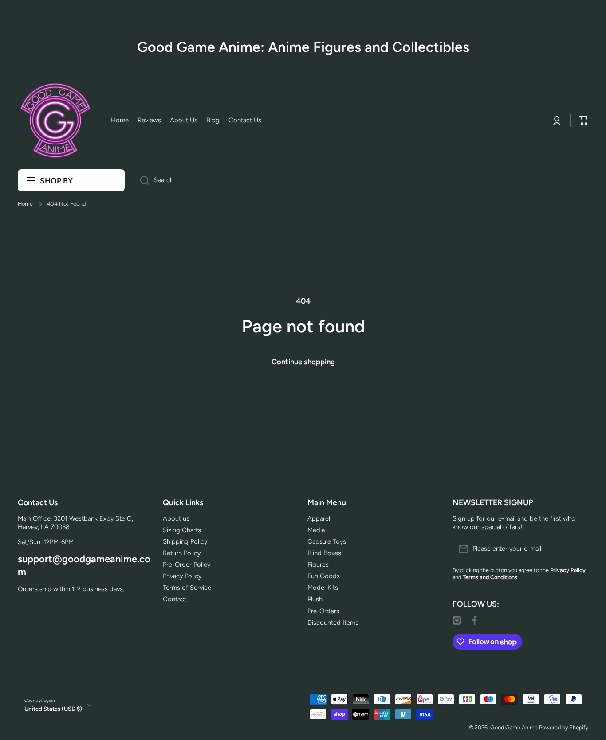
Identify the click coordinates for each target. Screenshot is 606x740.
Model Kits (322, 588)
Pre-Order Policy (186, 565)
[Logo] (55, 120)
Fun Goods (323, 576)
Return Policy (182, 553)
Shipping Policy (185, 541)
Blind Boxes (324, 553)
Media (316, 530)
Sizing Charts (182, 530)
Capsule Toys (326, 541)
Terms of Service (187, 588)
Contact (174, 599)
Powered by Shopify (563, 727)
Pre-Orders (323, 611)
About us (176, 518)
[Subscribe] (577, 549)
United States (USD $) (53, 708)
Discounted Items (332, 623)
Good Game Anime (514, 727)
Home (25, 203)
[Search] (141, 180)
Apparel (318, 518)
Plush (315, 599)
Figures (318, 565)
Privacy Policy (182, 576)
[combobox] (361, 180)
